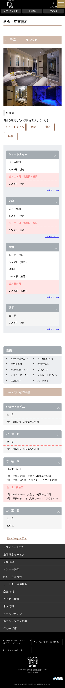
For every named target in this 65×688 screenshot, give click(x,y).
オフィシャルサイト (14, 650)
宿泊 (47, 127)
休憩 (33, 127)
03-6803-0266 (32, 672)
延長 (10, 136)
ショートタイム (14, 127)
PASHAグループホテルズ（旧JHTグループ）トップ (17, 642)
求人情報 (8, 606)
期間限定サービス (14, 554)
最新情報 (32, 11)
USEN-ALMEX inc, (29, 684)
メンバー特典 (11, 569)
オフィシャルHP (11, 11)
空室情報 (53, 11)
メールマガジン (12, 613)
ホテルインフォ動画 (15, 621)
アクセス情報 (11, 599)
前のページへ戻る (17, 538)
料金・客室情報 (12, 576)
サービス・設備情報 (15, 584)
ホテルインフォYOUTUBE (47, 642)
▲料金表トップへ (52, 190)
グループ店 (10, 628)
